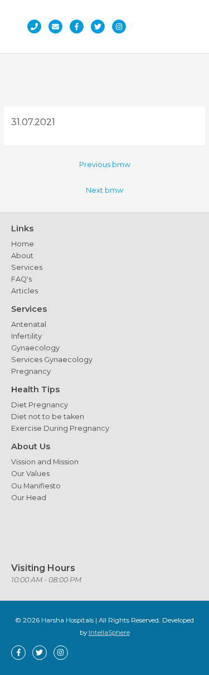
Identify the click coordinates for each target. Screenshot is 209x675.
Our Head (28, 497)
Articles (24, 291)
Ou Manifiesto (36, 486)
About (22, 255)
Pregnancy (31, 371)
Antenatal (28, 324)
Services (26, 267)
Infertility (26, 336)
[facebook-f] (79, 27)
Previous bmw (104, 164)
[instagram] (122, 27)
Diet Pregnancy (39, 405)
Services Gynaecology (52, 359)
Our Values (30, 473)
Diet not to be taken (47, 416)
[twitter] (100, 27)
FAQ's (21, 279)
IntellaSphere (109, 632)
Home (22, 244)
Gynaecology (35, 348)
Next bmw (104, 190)
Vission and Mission (45, 462)
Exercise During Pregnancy (60, 428)
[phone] (37, 27)
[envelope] (58, 27)
